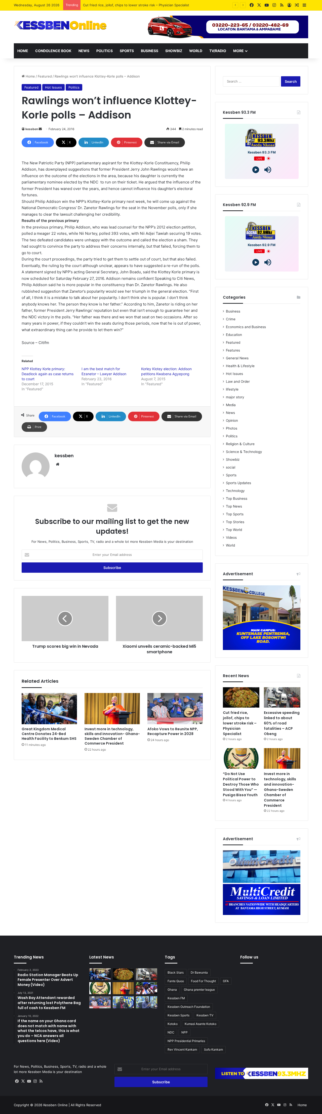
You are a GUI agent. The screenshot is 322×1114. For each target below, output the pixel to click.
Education (234, 335)
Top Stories (235, 522)
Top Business (236, 498)
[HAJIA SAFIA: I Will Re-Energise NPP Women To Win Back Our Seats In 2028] (146, 988)
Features (233, 350)
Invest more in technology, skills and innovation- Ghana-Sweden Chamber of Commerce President (112, 736)
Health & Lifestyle (240, 366)
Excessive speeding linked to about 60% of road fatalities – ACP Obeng (139, 5)
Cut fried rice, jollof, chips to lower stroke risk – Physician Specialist (240, 723)
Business (149, 51)
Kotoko (173, 1024)
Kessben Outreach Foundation (189, 1007)
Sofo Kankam (213, 1049)
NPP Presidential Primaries (186, 1041)
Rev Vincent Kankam (182, 1049)
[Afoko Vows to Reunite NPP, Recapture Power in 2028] (175, 708)
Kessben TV (204, 1015)
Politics (104, 51)
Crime (230, 319)
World (195, 51)
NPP (184, 1032)
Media (231, 405)
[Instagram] (35, 1081)
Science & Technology (244, 452)
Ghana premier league (199, 989)
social (230, 467)
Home (22, 51)
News (83, 51)
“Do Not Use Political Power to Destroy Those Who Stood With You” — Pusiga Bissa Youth (241, 784)
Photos (231, 428)
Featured (45, 76)
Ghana (172, 989)
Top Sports (235, 514)
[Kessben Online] (60, 25)
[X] (23, 1081)
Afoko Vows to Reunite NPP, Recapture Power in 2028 (172, 731)
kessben (31, 129)
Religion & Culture (240, 444)
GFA (226, 981)
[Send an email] (40, 129)
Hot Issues (53, 87)
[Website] (58, 464)
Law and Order (238, 381)
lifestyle (232, 389)
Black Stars (176, 972)
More (238, 51)
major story (235, 397)
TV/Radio (217, 51)
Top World (234, 530)
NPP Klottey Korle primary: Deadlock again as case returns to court (47, 374)
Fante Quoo (176, 981)
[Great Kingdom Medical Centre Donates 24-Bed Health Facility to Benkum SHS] (49, 708)
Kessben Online (55, 1105)
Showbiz (173, 51)
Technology (235, 491)
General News (237, 358)
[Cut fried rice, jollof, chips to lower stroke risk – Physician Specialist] (241, 697)
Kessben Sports (178, 1015)
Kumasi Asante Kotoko (200, 1024)
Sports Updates (238, 483)
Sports (127, 51)
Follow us (249, 957)
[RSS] (41, 1081)
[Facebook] (17, 1081)
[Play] (256, 170)
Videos (231, 537)
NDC (171, 1032)
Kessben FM (176, 998)
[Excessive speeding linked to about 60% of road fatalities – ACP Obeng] (282, 697)
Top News (234, 506)
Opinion (232, 420)
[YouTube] (29, 1081)
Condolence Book (53, 51)
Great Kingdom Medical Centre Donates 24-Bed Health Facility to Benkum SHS (49, 733)
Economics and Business (246, 327)
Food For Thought (203, 981)
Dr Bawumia (199, 972)
